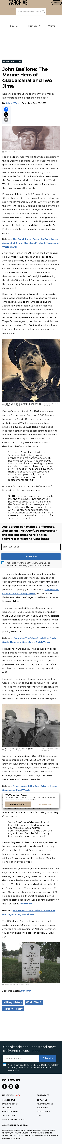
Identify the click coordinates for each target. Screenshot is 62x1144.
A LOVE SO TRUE (8, 1100)
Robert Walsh (12, 103)
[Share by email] (6, 119)
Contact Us (42, 1100)
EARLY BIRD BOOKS (10, 1104)
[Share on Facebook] (6, 109)
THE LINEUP (6, 1108)
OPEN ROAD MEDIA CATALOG (13, 1119)
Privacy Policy (43, 1112)
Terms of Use (42, 1108)
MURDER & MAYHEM (10, 1112)
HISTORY (16, 61)
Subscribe (56, 3)
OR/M (39, 1116)
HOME (6, 61)
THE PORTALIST (8, 1116)
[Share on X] (6, 114)
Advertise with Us (45, 1104)
